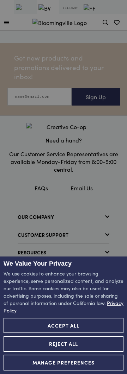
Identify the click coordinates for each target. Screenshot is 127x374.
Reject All (63, 343)
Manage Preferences (63, 362)
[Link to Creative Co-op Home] (63, 127)
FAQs (41, 188)
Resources (32, 252)
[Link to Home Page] (59, 21)
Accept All (63, 325)
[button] (6, 22)
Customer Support (43, 234)
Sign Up (96, 97)
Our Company (36, 216)
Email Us (82, 188)
